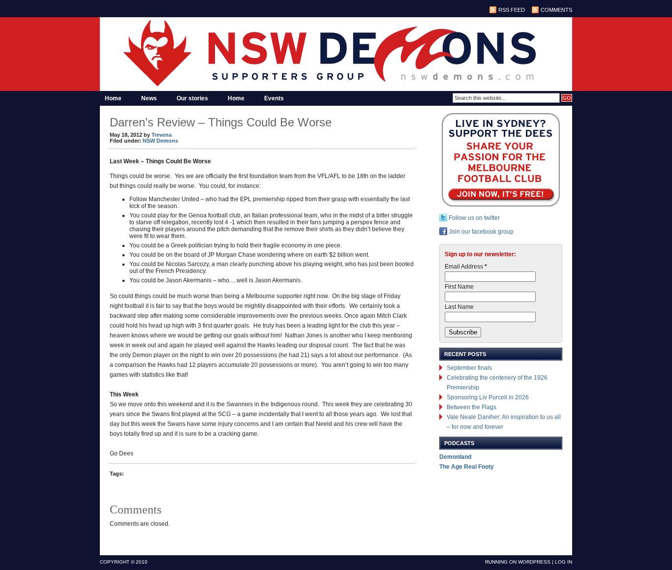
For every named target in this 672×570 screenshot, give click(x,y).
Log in (563, 562)
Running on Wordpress (517, 562)
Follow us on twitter (473, 217)
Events (274, 98)
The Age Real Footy (466, 466)
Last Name (459, 306)
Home (113, 98)
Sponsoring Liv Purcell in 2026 (488, 397)
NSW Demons (160, 141)
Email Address (466, 266)
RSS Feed (511, 10)
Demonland (455, 456)
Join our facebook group (480, 231)
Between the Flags (471, 407)
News (149, 98)
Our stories (192, 98)
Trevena (162, 135)
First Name (459, 286)
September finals (469, 367)
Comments (556, 10)
